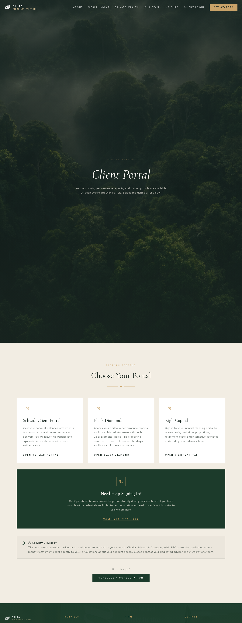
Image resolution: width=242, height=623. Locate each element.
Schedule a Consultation (121, 578)
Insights (172, 7)
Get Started (223, 7)
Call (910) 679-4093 (121, 519)
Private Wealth (127, 7)
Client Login (194, 7)
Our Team (151, 7)
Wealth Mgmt (99, 7)
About (78, 7)
